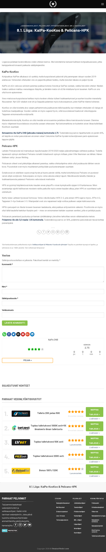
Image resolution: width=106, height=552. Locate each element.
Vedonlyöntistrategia (98, 516)
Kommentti (7, 264)
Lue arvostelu (75, 444)
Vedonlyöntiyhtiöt (97, 526)
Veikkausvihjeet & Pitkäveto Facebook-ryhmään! (49, 245)
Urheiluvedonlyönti (98, 507)
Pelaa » (27, 360)
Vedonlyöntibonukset (63, 503)
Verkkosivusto (8, 310)
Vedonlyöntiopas (97, 498)
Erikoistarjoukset (62, 511)
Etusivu (58, 498)
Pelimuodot (95, 503)
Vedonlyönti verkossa (95, 521)
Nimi (4, 287)
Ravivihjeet (77, 533)
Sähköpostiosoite (10, 298)
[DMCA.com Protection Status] (10, 530)
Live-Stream (60, 516)
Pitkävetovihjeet (60, 26)
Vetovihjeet (77, 528)
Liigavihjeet (78, 524)
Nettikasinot (60, 507)
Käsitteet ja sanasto (96, 531)
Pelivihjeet (44, 26)
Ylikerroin (95, 511)
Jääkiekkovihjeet (29, 26)
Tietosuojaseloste (62, 520)
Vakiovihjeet (78, 516)
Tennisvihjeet (78, 507)
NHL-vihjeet (78, 520)
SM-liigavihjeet (78, 26)
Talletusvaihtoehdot (98, 536)
